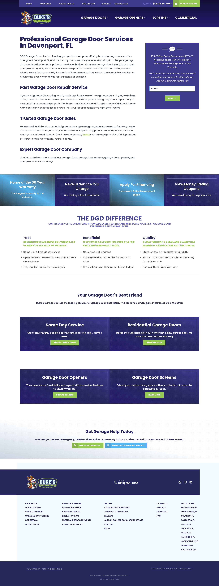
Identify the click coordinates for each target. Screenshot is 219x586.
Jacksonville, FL (189, 541)
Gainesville (187, 545)
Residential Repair (71, 507)
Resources (45, 4)
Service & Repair (66, 4)
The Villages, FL (189, 511)
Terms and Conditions (52, 569)
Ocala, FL (186, 532)
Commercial (186, 18)
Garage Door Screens (37, 515)
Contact (106, 4)
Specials (161, 507)
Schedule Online (188, 3)
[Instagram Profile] (185, 482)
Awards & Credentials (116, 511)
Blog (107, 528)
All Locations (188, 549)
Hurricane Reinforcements (76, 520)
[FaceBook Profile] (180, 482)
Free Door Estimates (89, 445)
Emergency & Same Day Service (128, 445)
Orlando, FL (187, 515)
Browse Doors (154, 342)
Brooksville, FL (189, 507)
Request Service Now (65, 342)
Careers (108, 524)
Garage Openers (129, 18)
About (29, 4)
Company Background (116, 507)
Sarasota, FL (188, 520)
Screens (159, 18)
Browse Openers (64, 395)
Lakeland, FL (187, 528)
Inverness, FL (187, 536)
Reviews (108, 515)
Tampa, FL (186, 524)
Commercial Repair (72, 524)
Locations (187, 503)
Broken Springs (70, 515)
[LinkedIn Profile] (191, 482)
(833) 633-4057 (128, 483)
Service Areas (121, 4)
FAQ (158, 515)
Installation (88, 4)
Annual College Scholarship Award (123, 520)
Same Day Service (71, 511)
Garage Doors (93, 18)
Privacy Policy (33, 569)
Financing (162, 511)
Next (170, 98)
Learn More (154, 395)
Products (31, 503)
